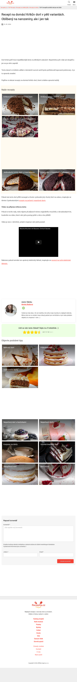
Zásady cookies (38, 646)
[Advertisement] (38, 40)
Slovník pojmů (38, 641)
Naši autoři (38, 655)
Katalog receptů (38, 619)
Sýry (38, 636)
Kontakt (38, 649)
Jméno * (5, 552)
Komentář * (6, 524)
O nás (38, 652)
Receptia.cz (4, 7)
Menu (74, 4)
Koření (38, 630)
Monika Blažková (27, 304)
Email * (41, 552)
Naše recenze (38, 622)
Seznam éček (38, 639)
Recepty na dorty (33, 7)
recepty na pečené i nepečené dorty (32, 200)
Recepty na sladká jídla (22, 7)
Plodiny (38, 624)
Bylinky (38, 627)
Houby (38, 633)
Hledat (69, 4)
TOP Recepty (11, 7)
